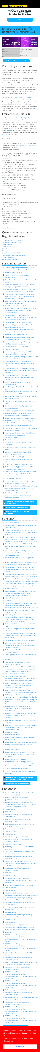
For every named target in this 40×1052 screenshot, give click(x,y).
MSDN (8, 110)
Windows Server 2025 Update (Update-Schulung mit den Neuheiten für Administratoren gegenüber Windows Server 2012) (21, 553)
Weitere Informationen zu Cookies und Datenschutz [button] (18, 1040)
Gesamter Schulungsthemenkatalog (17, 783)
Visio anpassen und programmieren (16, 925)
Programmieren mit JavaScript (14, 829)
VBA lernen (8, 932)
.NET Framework (16, 98)
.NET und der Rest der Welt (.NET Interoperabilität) (21, 742)
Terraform (8, 601)
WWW (33, 108)
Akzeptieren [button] (20, 1046)
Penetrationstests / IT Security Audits (16, 347)
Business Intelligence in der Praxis (15, 990)
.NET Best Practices (11, 732)
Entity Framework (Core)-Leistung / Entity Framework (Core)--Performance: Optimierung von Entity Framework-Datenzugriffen (21, 317)
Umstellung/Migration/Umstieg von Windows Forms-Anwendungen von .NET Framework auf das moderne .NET (21, 370)
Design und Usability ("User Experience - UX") (19, 464)
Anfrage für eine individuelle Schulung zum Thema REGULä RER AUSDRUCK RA (19, 778)
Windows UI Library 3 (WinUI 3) (15, 674)
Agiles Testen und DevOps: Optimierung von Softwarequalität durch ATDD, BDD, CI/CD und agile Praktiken (21, 532)
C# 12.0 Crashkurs (10, 873)
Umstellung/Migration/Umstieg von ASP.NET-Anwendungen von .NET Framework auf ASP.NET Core (20, 363)
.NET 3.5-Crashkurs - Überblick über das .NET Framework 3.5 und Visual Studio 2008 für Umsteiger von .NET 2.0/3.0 (19, 685)
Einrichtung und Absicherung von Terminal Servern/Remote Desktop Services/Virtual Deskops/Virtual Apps (18, 495)
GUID (35, 145)
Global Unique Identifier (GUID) (11, 242)
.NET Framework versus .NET (14, 272)
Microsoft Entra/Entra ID (12, 523)
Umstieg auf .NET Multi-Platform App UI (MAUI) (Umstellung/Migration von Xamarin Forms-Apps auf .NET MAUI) (20, 635)
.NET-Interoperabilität (12, 749)
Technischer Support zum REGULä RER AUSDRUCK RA (17, 512)
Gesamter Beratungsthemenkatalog (17, 507)
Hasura (7, 659)
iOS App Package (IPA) (8, 257)
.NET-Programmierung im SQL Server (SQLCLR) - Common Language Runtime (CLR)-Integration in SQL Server (20, 754)
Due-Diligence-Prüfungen (13, 478)
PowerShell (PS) (6, 247)
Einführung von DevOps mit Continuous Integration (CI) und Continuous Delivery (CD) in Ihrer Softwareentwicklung (21, 311)
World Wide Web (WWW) (9, 259)
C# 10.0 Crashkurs (10, 919)
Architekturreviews (11, 440)
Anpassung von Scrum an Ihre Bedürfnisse (18, 426)
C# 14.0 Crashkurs (10, 809)
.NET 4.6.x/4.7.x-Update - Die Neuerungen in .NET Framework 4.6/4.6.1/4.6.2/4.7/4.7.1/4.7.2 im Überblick (20, 715)
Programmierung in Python (13, 844)
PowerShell (29, 98)
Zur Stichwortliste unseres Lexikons (17, 61)
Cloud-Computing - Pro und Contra (16, 306)
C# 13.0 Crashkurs (10, 831)
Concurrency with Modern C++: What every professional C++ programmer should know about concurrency (21, 863)
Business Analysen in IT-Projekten (15, 457)
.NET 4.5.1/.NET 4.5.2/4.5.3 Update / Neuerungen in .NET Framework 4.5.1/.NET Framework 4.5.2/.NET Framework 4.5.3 (21, 702)
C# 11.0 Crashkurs (10, 888)
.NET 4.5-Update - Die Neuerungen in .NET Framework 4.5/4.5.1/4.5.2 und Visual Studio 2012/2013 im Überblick (19, 709)
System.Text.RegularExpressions (26, 118)
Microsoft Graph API (11, 598)
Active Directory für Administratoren (16, 769)
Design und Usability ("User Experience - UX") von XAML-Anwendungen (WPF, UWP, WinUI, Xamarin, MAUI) (20, 474)
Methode (4, 126)
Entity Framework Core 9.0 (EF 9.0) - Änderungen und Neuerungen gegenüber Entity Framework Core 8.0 (20, 569)
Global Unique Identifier (26, 145)
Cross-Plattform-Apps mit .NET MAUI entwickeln (20, 837)
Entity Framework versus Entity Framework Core (20, 322)
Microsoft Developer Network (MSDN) (13, 255)
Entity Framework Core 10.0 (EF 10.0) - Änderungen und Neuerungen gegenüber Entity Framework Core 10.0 (21, 546)
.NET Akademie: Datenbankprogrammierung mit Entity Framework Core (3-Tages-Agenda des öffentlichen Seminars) (20, 727)
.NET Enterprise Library (12, 735)
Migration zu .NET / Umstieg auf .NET (16, 334)
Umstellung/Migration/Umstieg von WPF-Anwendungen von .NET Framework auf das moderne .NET (19, 377)
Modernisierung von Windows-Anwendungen (19, 411)
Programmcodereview (12, 349)
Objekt (10, 130)
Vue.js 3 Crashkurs (11, 912)
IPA (12, 160)
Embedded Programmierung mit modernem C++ (20, 640)
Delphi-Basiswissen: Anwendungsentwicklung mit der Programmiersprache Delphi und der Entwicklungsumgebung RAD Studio (20, 593)
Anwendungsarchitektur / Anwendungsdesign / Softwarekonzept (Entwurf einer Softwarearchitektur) (20, 435)
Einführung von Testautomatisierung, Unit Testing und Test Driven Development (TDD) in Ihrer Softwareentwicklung (21, 488)
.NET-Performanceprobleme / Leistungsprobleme (20, 418)
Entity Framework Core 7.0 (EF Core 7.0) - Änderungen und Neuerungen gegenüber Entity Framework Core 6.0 (20, 645)
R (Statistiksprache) (11, 588)
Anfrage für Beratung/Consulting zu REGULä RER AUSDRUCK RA (19, 502)
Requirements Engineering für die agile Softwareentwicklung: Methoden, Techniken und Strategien (20, 880)
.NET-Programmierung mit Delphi (15, 759)
